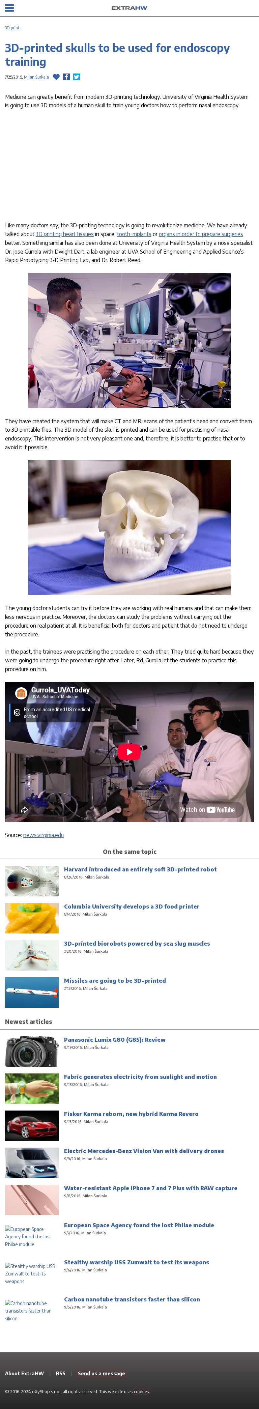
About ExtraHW (24, 1373)
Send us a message (101, 1373)
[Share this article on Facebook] (66, 77)
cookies (141, 1391)
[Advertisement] (129, 167)
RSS (60, 1373)
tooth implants (134, 233)
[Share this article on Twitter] (76, 77)
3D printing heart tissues (65, 233)
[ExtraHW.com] (129, 8)
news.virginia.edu (43, 834)
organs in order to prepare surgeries (201, 233)
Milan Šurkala (36, 77)
